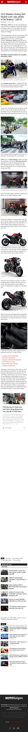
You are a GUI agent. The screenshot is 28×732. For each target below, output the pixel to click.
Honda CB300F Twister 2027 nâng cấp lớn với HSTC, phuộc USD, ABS (17, 572)
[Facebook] (10, 728)
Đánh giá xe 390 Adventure (8, 358)
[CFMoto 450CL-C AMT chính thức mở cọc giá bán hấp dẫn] (4, 643)
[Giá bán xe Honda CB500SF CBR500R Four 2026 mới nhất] (4, 601)
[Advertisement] (14, 7)
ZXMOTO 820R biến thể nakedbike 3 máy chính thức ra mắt (17, 579)
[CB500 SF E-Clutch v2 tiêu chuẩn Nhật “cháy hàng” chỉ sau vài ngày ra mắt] (4, 593)
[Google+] (14, 728)
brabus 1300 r (8, 558)
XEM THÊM (4, 566)
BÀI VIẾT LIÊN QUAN (6, 564)
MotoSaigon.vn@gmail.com (16, 722)
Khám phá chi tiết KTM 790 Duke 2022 (11, 359)
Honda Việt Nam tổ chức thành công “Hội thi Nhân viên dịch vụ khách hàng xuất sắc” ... (18, 636)
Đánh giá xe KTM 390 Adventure (10, 356)
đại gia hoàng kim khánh (6, 560)
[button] (26, 2)
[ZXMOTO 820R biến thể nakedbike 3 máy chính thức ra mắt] (4, 579)
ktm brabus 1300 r (17, 560)
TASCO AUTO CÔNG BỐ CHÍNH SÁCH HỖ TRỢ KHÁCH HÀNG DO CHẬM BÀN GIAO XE (18, 629)
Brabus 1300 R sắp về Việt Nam (10, 363)
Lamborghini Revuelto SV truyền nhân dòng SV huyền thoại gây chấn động (18, 663)
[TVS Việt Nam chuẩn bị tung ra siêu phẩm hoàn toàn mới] (4, 608)
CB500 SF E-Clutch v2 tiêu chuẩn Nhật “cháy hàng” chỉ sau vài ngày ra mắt (18, 593)
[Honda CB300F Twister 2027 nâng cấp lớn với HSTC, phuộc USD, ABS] (4, 572)
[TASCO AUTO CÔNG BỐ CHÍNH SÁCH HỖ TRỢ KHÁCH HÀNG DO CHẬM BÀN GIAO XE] (4, 629)
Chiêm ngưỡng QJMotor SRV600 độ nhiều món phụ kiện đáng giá (18, 586)
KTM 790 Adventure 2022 (8, 361)
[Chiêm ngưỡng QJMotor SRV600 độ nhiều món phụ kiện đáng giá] (4, 586)
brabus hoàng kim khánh (17, 558)
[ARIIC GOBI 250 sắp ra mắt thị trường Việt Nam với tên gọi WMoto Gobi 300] (4, 657)
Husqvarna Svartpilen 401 (8, 365)
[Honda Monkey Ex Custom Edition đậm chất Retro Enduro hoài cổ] (4, 650)
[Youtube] (18, 728)
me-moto (4, 22)
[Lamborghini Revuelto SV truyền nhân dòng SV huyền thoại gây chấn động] (4, 663)
